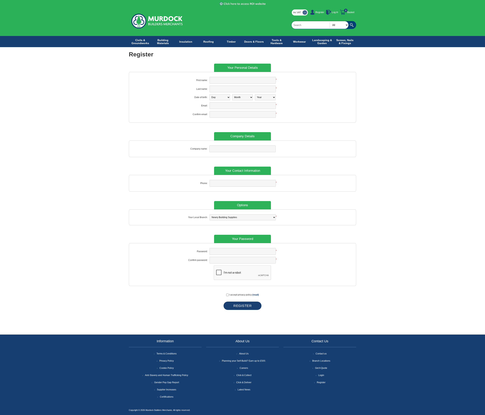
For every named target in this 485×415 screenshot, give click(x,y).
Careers (244, 368)
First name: (202, 80)
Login (321, 375)
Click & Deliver (243, 382)
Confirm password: (198, 260)
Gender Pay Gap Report (166, 382)
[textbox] (320, 25)
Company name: (198, 148)
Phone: (204, 183)
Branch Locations (321, 361)
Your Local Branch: (198, 217)
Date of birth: (200, 97)
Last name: (202, 89)
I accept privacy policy (240, 294)
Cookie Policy (167, 368)
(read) (255, 294)
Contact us (321, 353)
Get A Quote (321, 368)
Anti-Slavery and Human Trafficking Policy (166, 375)
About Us (244, 353)
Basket (350, 12)
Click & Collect (243, 375)
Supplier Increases (166, 389)
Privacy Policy (166, 361)
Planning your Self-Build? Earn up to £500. (244, 361)
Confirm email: (200, 114)
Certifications (166, 396)
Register (319, 12)
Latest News (244, 389)
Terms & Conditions (166, 353)
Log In (335, 12)
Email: (204, 105)
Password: (202, 251)
